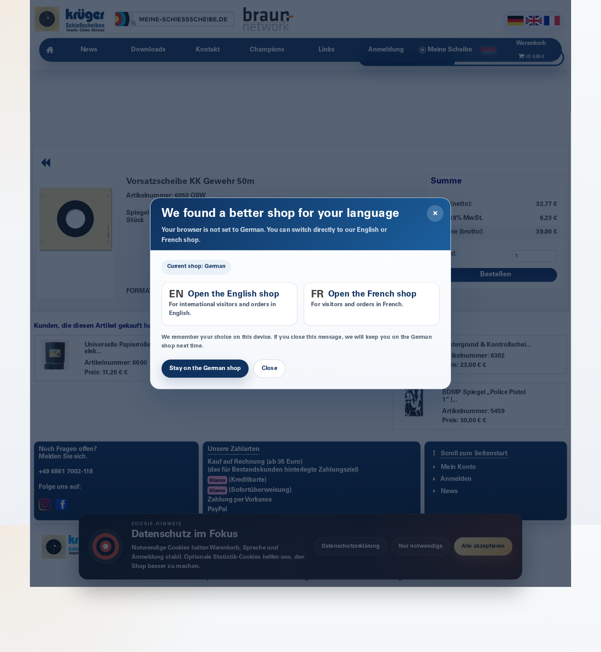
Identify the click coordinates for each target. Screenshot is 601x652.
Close (269, 369)
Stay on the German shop (205, 369)
